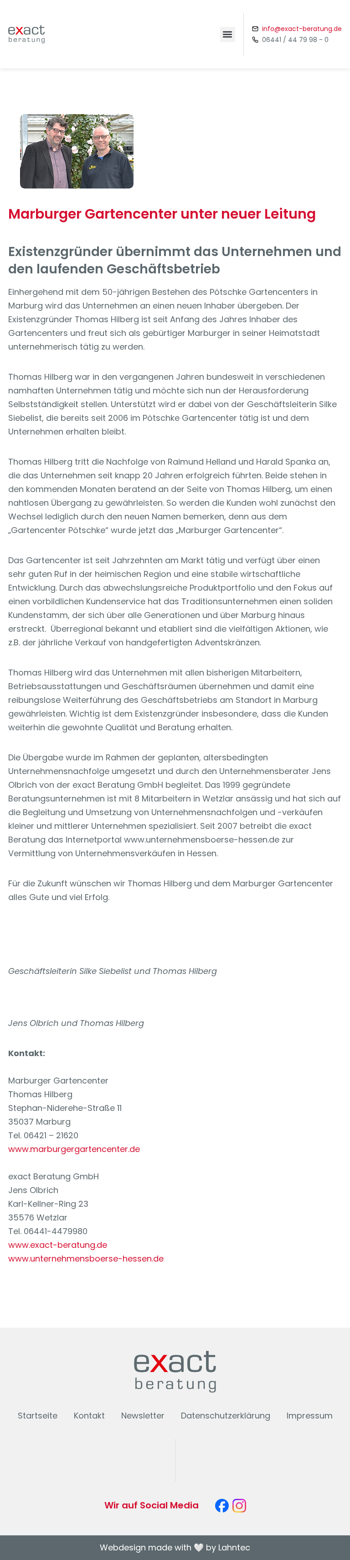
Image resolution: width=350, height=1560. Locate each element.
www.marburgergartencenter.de (74, 1149)
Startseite (37, 1415)
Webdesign (123, 1547)
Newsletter (143, 1415)
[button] (227, 34)
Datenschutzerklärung (225, 1415)
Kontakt (89, 1415)
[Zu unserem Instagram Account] (239, 1505)
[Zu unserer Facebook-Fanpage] (222, 1505)
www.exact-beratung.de (57, 1245)
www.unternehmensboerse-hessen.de (86, 1258)
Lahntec (234, 1547)
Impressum (310, 1415)
